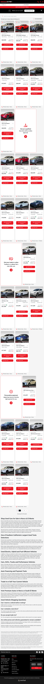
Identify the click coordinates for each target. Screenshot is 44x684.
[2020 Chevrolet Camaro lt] (36, 425)
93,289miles (25, 36)
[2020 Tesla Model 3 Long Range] (22, 159)
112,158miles (25, 480)
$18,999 (18, 305)
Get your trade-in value (29, 10)
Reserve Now (8, 44)
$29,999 (4, 40)
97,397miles (10, 435)
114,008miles (4, 80)
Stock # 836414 (4, 33)
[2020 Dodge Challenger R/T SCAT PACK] (22, 26)
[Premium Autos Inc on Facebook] (36, 652)
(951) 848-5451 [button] (5, 663)
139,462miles (10, 302)
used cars (7, 529)
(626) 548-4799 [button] (5, 672)
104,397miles (32, 391)
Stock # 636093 (4, 432)
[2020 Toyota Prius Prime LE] (29, 381)
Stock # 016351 (18, 477)
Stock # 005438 (18, 299)
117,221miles (25, 435)
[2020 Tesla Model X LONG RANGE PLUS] (22, 337)
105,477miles (4, 347)
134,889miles (25, 169)
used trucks (16, 529)
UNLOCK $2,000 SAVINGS (8, 89)
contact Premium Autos (5, 595)
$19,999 (18, 438)
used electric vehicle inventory (16, 554)
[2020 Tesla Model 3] (7, 70)
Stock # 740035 (18, 211)
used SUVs (11, 529)
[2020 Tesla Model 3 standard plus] (36, 70)
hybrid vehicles (29, 529)
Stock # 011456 (18, 432)
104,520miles (39, 214)
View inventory (14, 660)
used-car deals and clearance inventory (21, 531)
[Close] (41, 10)
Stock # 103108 (33, 33)
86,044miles (40, 435)
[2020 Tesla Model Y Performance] (22, 425)
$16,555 (18, 217)
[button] (38, 2)
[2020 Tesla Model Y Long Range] (22, 70)
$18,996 (4, 217)
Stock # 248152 (18, 344)
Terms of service (15, 673)
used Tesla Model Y (33, 541)
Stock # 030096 (18, 77)
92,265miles (25, 347)
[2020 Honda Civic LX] (29, 249)
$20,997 (18, 83)
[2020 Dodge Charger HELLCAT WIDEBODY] (36, 26)
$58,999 (33, 40)
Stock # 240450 (18, 33)
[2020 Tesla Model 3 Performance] (7, 204)
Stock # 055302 (33, 211)
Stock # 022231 (4, 166)
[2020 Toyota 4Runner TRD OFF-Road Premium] (7, 26)
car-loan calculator (31, 574)
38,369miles (32, 259)
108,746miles (39, 302)
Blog (13, 659)
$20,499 (33, 173)
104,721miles (10, 36)
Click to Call (6, 48)
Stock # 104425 (33, 432)
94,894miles (10, 480)
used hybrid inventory (25, 555)
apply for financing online (13, 574)
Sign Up (36, 667)
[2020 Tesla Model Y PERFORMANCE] (7, 159)
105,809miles (25, 302)
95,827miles (25, 80)
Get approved (14, 667)
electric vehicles (21, 529)
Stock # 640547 (33, 299)
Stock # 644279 (33, 77)
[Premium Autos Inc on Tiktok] (41, 652)
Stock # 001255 (33, 166)
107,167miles (18, 214)
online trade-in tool (7, 584)
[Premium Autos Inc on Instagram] (39, 652)
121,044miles (10, 214)
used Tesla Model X (15, 542)
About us (13, 662)
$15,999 (18, 173)
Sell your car (14, 666)
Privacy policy (14, 671)
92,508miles (40, 80)
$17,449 (33, 305)
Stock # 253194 (4, 299)
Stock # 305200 (4, 477)
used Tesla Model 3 (22, 541)
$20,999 (4, 128)
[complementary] (40, 680)
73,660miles (10, 169)
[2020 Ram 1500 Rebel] (7, 292)
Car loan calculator (15, 669)
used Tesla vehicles (16, 540)
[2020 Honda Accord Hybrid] (22, 292)
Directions (14, 664)
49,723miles (40, 36)
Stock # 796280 (4, 211)
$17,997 (4, 350)
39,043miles (4, 125)
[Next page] (26, 510)
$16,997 (25, 395)
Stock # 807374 (4, 77)
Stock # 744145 (4, 344)
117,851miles (39, 169)
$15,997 (4, 83)
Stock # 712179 (18, 166)
